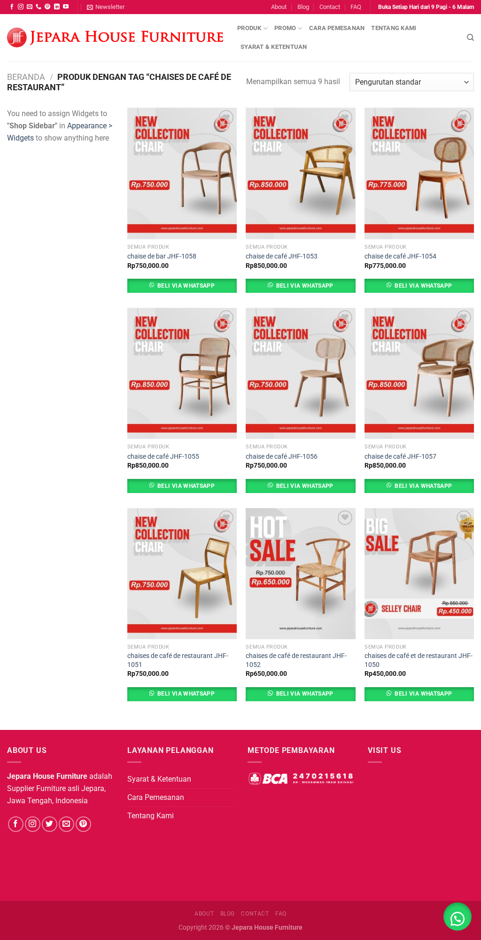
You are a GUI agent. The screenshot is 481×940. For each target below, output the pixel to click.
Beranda (26, 77)
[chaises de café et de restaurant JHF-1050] (419, 573)
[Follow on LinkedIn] (57, 7)
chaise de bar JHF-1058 (161, 256)
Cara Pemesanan (337, 27)
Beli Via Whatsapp (186, 285)
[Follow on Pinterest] (47, 7)
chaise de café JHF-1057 (400, 457)
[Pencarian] (470, 38)
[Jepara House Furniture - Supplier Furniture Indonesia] (115, 38)
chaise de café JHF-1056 (282, 457)
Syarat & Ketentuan (273, 46)
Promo (285, 27)
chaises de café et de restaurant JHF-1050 (419, 660)
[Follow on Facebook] (12, 7)
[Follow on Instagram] (20, 7)
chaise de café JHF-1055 (163, 457)
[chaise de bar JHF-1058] (182, 173)
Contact (329, 6)
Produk (249, 27)
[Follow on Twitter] (49, 824)
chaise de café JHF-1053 (282, 256)
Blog (303, 6)
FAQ (355, 6)
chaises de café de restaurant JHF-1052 (296, 660)
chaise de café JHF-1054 (400, 256)
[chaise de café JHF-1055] (182, 373)
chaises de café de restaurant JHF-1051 (177, 660)
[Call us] (38, 7)
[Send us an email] (29, 7)
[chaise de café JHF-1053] (300, 173)
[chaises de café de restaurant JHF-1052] (300, 573)
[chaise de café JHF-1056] (300, 373)
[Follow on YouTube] (66, 7)
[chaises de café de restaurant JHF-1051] (182, 573)
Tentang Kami (393, 27)
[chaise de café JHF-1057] (419, 373)
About (279, 6)
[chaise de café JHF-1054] (419, 173)
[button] (457, 916)
